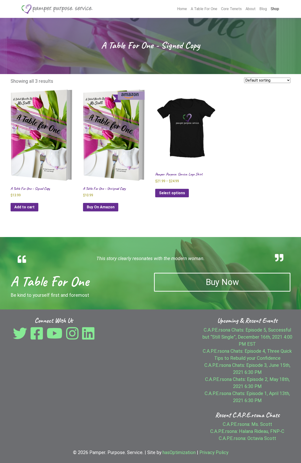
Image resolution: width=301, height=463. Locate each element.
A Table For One (204, 9)
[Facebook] (38, 337)
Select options (172, 193)
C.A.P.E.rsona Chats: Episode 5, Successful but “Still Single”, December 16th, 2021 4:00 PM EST (247, 337)
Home (182, 9)
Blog (263, 9)
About (251, 9)
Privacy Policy (213, 452)
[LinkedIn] (88, 337)
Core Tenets (231, 9)
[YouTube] (56, 337)
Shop (275, 9)
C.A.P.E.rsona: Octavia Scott (247, 438)
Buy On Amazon (101, 207)
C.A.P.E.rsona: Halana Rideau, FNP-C (247, 431)
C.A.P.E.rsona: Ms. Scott (247, 424)
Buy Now (222, 282)
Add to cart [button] (24, 207)
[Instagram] (73, 337)
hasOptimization (179, 452)
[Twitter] (21, 337)
